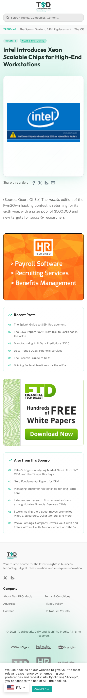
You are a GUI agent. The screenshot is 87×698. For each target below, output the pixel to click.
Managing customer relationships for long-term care (45, 491)
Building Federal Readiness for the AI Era (40, 365)
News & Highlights (33, 40)
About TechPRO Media (18, 596)
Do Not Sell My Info (57, 611)
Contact (8, 611)
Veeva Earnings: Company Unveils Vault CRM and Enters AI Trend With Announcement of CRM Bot (46, 525)
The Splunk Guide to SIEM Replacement (45, 29)
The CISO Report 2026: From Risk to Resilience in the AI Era (45, 334)
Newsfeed (10, 40)
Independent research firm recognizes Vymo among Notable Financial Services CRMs (43, 502)
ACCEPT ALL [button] (41, 689)
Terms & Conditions (57, 596)
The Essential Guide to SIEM (32, 358)
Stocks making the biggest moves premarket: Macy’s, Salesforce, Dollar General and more (43, 513)
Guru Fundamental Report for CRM (36, 481)
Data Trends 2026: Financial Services (38, 350)
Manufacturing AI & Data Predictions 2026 (41, 343)
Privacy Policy (54, 603)
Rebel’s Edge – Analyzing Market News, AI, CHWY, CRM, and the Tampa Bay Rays (46, 472)
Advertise (9, 603)
